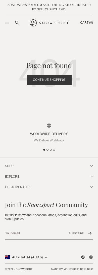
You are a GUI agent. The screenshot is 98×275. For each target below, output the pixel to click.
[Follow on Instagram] (91, 257)
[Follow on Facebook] (83, 257)
